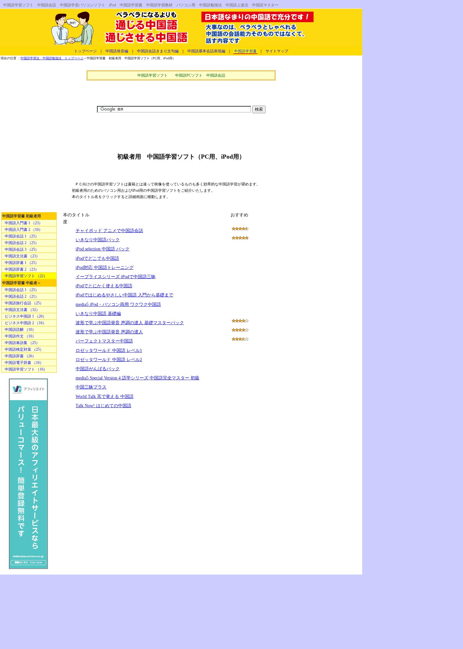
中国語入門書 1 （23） (24, 223)
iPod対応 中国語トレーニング (105, 267)
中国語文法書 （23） (22, 256)
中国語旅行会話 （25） (24, 303)
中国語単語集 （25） (22, 343)
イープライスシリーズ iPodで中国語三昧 (116, 276)
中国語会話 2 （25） (22, 243)
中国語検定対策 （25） (24, 349)
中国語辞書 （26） (20, 356)
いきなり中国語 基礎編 (98, 313)
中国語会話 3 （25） (22, 249)
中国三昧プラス (91, 387)
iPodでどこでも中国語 (97, 258)
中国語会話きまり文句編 (158, 51)
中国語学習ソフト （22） (26, 276)
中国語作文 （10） (20, 336)
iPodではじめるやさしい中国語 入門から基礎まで (124, 295)
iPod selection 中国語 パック (102, 249)
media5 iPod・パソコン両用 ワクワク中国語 (118, 304)
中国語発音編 (117, 51)
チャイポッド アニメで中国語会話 (109, 230)
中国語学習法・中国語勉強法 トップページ (51, 58)
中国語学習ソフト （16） (26, 369)
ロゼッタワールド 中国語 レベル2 (109, 359)
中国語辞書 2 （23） (22, 269)
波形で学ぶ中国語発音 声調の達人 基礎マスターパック (130, 322)
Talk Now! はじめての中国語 (103, 405)
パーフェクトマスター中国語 (104, 341)
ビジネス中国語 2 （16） (25, 323)
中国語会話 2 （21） (22, 296)
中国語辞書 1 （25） (22, 262)
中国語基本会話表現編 (206, 51)
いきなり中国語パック (98, 239)
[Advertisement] (181, 91)
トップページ (85, 51)
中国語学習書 (245, 51)
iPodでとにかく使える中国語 (104, 286)
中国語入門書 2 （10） (24, 229)
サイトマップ (277, 51)
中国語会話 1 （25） (22, 236)
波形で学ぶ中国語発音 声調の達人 (109, 332)
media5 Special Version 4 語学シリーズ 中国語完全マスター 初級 (137, 378)
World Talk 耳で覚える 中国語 (105, 396)
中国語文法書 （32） (22, 309)
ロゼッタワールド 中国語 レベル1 (109, 350)
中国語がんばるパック (98, 368)
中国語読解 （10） (20, 329)
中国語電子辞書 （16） (24, 362)
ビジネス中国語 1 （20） (25, 316)
